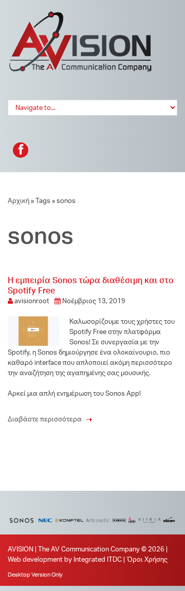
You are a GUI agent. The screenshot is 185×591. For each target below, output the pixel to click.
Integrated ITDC (97, 559)
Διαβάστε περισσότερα (50, 419)
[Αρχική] (81, 15)
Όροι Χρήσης (147, 559)
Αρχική (18, 200)
